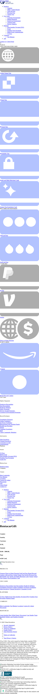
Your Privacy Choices (10, 638)
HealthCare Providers (6, 426)
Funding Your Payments (14, 30)
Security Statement (9, 625)
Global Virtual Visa (5, 73)
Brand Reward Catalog (6, 395)
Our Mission (10, 37)
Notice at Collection (9, 635)
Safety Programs (4, 409)
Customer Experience (6, 429)
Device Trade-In (12, 24)
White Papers (15, 615)
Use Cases (7, 16)
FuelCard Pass (4, 262)
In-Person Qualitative (6, 423)
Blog (10, 615)
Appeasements (4, 444)
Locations (3, 478)
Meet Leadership (5, 475)
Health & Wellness (5, 407)
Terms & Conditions (9, 628)
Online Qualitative (5, 421)
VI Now (9, 34)
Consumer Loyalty (5, 442)
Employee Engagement (14, 21)
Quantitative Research (6, 419)
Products (6, 6)
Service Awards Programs (7, 411)
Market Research (12, 19)
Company (6, 35)
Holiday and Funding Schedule (14, 617)
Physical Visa (11, 13)
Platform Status (4, 466)
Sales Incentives (4, 439)
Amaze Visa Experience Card (8, 207)
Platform (6, 25)
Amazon (9, 8)
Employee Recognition (6, 404)
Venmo (2, 317)
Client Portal (10, 41)
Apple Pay (3, 459)
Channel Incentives (5, 441)
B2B (1, 431)
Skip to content (4, 1)
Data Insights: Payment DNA (15, 27)
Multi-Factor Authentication (15, 32)
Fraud (9, 29)
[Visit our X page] (1, 564)
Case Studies (30, 615)
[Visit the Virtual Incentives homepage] (6, 3)
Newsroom (3, 482)
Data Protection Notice (10, 631)
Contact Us (3, 41)
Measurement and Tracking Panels (10, 424)
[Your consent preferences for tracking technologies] (3, 691)
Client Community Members (8, 432)
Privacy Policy (8, 627)
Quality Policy (8, 630)
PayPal (2, 290)
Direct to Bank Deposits (7, 340)
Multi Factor (3, 454)
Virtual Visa (10, 14)
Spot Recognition (5, 406)
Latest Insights (4, 615)
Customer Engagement (13, 17)
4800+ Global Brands (13, 9)
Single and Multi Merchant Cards (9, 180)
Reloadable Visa (4, 153)
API (5, 38)
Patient (2, 427)
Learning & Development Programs (10, 412)
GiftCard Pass (11, 11)
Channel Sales (11, 22)
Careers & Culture (5, 480)
